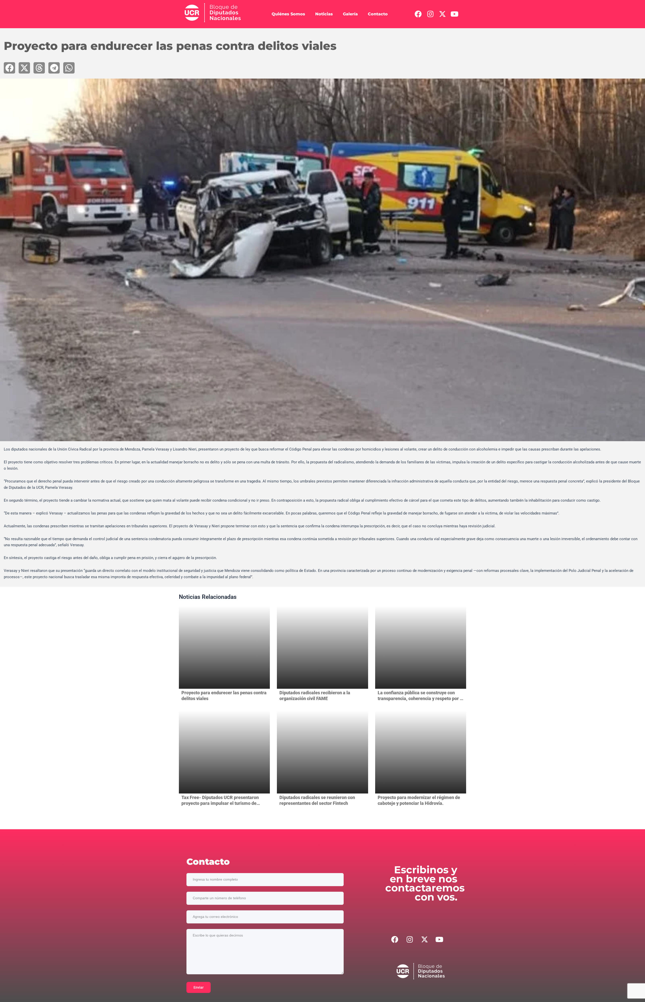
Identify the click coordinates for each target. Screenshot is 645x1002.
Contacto (378, 14)
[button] (9, 68)
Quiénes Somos (288, 14)
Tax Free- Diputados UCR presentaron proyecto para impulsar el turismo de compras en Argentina (220, 803)
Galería (350, 14)
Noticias (324, 14)
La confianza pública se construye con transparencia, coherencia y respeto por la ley (421, 698)
